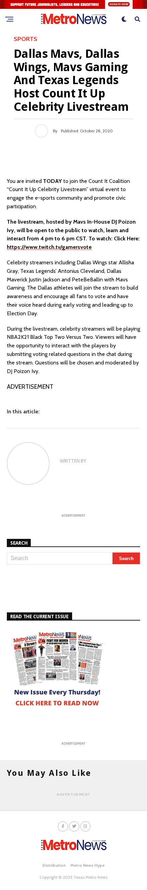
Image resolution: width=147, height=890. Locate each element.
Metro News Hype (87, 865)
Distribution (54, 865)
